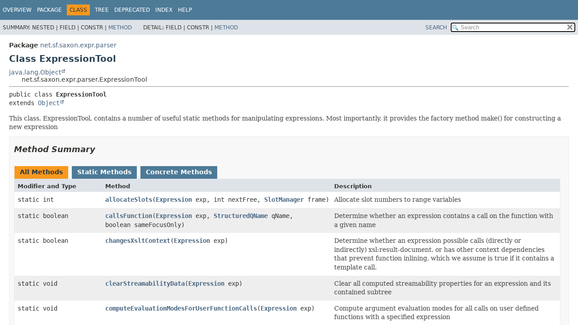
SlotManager (284, 199)
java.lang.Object (35, 72)
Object (49, 103)
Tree (102, 10)
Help (185, 10)
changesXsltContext (137, 240)
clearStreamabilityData (145, 283)
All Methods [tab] (41, 172)
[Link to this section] (101, 149)
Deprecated (132, 10)
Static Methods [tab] (104, 172)
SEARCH (436, 27)
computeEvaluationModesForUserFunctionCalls (181, 308)
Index (163, 10)
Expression (174, 199)
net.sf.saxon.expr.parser (78, 45)
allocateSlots (128, 199)
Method (120, 27)
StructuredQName (241, 215)
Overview (17, 10)
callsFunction (128, 215)
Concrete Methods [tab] (179, 172)
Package (49, 10)
